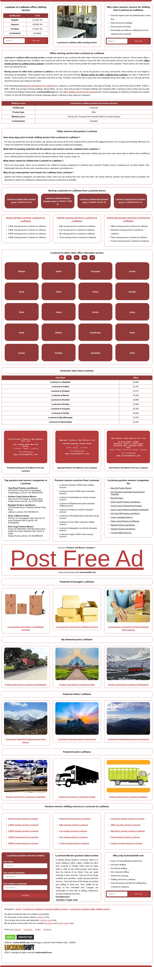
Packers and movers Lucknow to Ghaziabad (128, 685)
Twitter (38, 929)
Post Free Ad (77, 558)
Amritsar (132, 271)
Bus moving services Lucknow (73, 837)
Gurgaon (21, 353)
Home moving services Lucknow (23, 819)
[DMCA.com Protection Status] (19, 939)
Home (18, 909)
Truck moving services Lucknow (74, 843)
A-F (69, 257)
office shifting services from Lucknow (80, 92)
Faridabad (58, 353)
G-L (76, 257)
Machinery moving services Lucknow (128, 831)
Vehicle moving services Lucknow (74, 819)
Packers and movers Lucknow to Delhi (77, 685)
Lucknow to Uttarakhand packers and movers (128, 739)
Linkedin (17, 929)
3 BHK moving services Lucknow (23, 837)
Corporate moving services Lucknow (127, 819)
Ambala (58, 271)
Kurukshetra (95, 271)
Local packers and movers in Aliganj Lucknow (77, 627)
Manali (21, 312)
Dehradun (132, 292)
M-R (84, 257)
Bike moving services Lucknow (73, 825)
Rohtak (21, 332)
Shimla (58, 292)
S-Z (92, 257)
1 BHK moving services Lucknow (23, 825)
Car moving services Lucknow (73, 831)
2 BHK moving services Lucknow (23, 831)
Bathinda (21, 271)
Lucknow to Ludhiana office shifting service (90, 909)
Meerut (132, 332)
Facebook (28, 929)
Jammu (132, 312)
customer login (45, 920)
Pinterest (47, 929)
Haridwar (58, 332)
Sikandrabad (95, 353)
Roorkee (95, 312)
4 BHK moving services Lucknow (23, 843)
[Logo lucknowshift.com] (19, 949)
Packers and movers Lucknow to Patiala (77, 797)
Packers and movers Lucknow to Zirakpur (128, 797)
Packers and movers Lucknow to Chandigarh (25, 685)
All (62, 257)
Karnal (21, 292)
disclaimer (49, 923)
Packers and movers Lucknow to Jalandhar (25, 797)
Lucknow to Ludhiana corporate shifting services (45, 909)
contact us (40, 917)
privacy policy (63, 923)
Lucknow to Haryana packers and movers (77, 739)
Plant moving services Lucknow (125, 837)
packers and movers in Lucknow (38, 86)
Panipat (95, 292)
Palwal (132, 353)
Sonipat (58, 312)
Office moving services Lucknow (125, 825)
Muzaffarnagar (95, 332)
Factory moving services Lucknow (126, 843)
